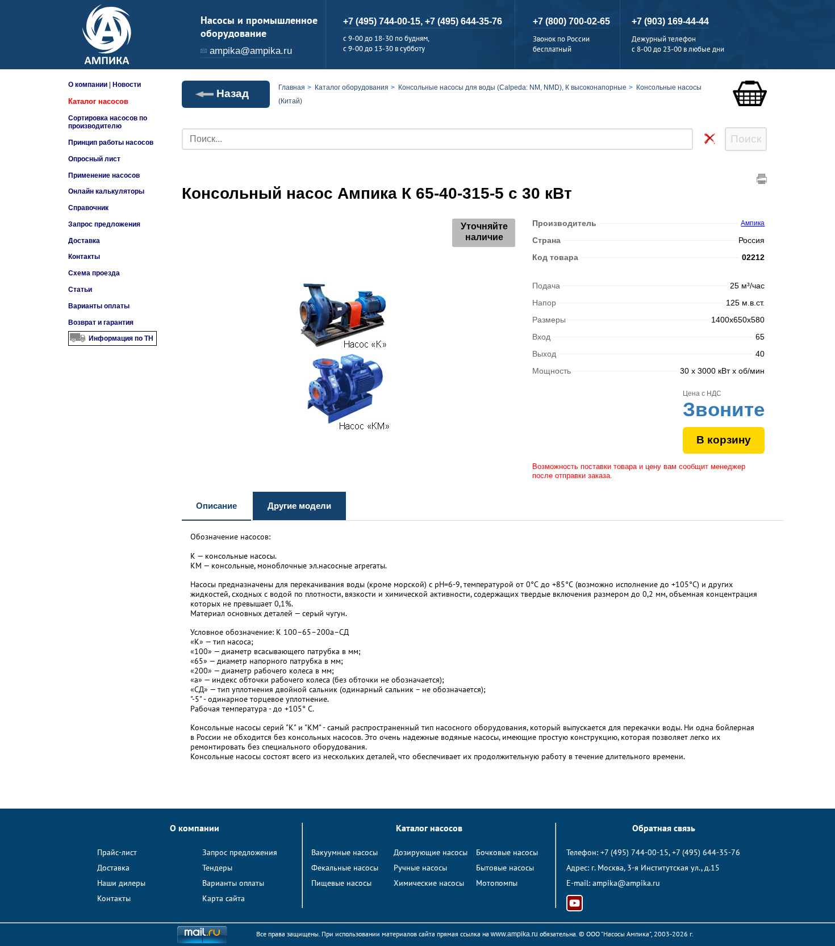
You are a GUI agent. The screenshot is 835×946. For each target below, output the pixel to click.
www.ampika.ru (514, 934)
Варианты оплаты (99, 306)
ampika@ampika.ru (251, 50)
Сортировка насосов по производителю (107, 122)
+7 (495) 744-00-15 (634, 852)
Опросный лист (94, 159)
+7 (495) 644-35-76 (463, 21)
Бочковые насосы (507, 852)
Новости (126, 85)
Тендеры (217, 868)
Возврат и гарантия (100, 323)
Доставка (84, 241)
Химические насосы (429, 883)
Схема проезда (94, 273)
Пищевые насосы (341, 883)
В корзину (723, 440)
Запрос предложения (104, 224)
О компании (87, 85)
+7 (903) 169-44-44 (670, 21)
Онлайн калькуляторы (106, 191)
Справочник (88, 208)
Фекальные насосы (344, 868)
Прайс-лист (117, 852)
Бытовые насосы (505, 868)
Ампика (753, 223)
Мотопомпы (496, 883)
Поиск (745, 139)
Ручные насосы (420, 868)
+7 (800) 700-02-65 (571, 21)
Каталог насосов (98, 101)
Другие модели (299, 505)
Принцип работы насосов (110, 142)
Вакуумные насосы (344, 852)
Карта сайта (223, 898)
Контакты (84, 257)
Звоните (724, 409)
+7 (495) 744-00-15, (384, 21)
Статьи (80, 290)
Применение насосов (104, 175)
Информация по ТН (121, 338)
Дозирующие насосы (430, 852)
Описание (216, 505)
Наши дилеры (121, 883)
